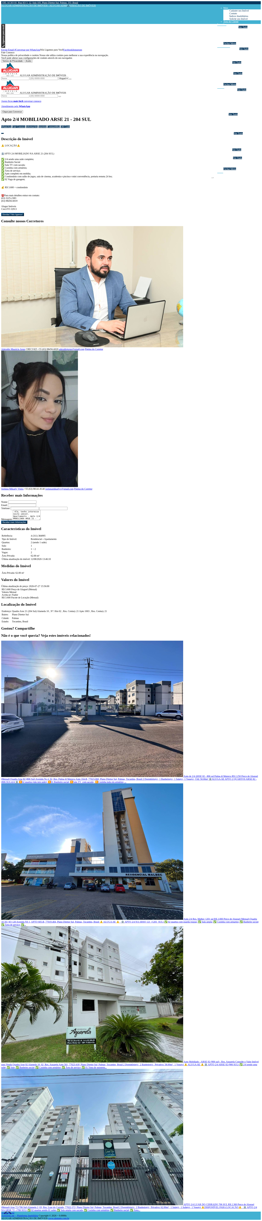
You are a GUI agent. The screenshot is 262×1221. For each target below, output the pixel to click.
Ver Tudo (242, 27)
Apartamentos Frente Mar (241, 109)
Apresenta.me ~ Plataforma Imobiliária (19, 1215)
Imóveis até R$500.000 (240, 76)
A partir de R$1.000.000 (241, 81)
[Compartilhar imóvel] (2, 133)
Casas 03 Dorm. (237, 122)
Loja (231, 139)
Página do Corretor (94, 349)
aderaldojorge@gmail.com (71, 349)
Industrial (233, 40)
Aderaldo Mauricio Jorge (13, 349)
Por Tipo (227, 62)
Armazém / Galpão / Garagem (243, 147)
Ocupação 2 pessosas (239, 92)
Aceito (28, 61)
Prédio (232, 141)
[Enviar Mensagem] (60, 96)
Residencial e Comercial (241, 144)
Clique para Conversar (12, 112)
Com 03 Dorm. (236, 57)
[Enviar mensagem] (70, 79)
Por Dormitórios (231, 49)
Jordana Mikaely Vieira (12, 489)
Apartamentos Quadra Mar (242, 106)
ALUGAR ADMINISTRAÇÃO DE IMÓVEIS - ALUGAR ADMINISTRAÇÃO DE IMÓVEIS (48, 5)
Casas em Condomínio (240, 70)
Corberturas (235, 111)
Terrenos (227, 149)
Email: (4, 505)
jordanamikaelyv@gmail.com (59, 489)
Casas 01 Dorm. (237, 117)
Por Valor (227, 158)
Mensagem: (6, 519)
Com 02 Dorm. (236, 54)
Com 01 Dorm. (236, 51)
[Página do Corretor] (92, 346)
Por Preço (228, 73)
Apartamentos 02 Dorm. (241, 95)
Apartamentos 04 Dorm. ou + (243, 100)
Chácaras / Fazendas (239, 152)
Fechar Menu (229, 43)
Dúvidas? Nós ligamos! (12, 214)
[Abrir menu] (212, 176)
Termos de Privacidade (12, 61)
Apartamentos (236, 29)
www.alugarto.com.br (58, 1218)
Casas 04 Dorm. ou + (239, 125)
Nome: (4, 502)
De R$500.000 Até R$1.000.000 (245, 79)
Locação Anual (230, 27)
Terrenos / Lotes (237, 155)
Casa (225, 114)
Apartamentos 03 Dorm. (241, 98)
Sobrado (233, 35)
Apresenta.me (7, 1213)
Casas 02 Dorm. (237, 119)
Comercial (234, 38)
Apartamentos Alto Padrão (242, 103)
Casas (232, 32)
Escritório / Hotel (237, 136)
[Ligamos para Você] (3, 47)
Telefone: (5, 508)
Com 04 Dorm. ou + (239, 59)
